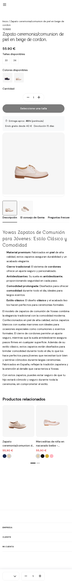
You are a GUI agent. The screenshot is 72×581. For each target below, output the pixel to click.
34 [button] (14, 60)
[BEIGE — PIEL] (19, 78)
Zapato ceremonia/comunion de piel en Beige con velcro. (18, 444)
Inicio (5, 21)
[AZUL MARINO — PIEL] (7, 78)
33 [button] (6, 60)
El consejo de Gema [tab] (32, 217)
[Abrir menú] (5, 5)
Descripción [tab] (10, 217)
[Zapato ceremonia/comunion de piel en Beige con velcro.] (18, 421)
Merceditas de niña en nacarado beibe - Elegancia (50, 444)
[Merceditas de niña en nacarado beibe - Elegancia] (52, 421)
